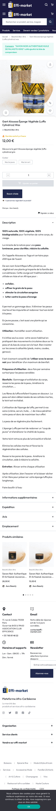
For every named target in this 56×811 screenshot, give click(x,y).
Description (9, 222)
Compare (9, 46)
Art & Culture (14, 776)
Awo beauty (13, 208)
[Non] (42, 800)
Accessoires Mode (24, 770)
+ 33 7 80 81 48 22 (14, 622)
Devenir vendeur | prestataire (36, 30)
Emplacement (10, 526)
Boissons (7, 763)
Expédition (8, 507)
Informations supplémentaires (19, 497)
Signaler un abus (47, 213)
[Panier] (52, 14)
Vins (45, 776)
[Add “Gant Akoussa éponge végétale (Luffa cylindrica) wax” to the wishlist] (50, 111)
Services (16, 30)
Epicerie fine (22, 763)
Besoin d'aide (12, 193)
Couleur (5, 158)
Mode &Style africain (43, 763)
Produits (6, 30)
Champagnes (32, 776)
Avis (4, 516)
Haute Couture (42, 783)
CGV (42, 789)
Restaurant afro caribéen (18, 783)
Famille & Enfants (45, 770)
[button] (50, 64)
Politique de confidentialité (24, 789)
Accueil (5, 37)
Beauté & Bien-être (18, 37)
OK (28, 806)
